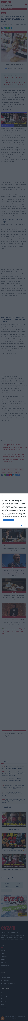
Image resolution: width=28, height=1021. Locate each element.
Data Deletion (6, 525)
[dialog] (14, 510)
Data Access (14, 525)
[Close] (25, 496)
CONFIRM (8, 520)
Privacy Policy (22, 525)
